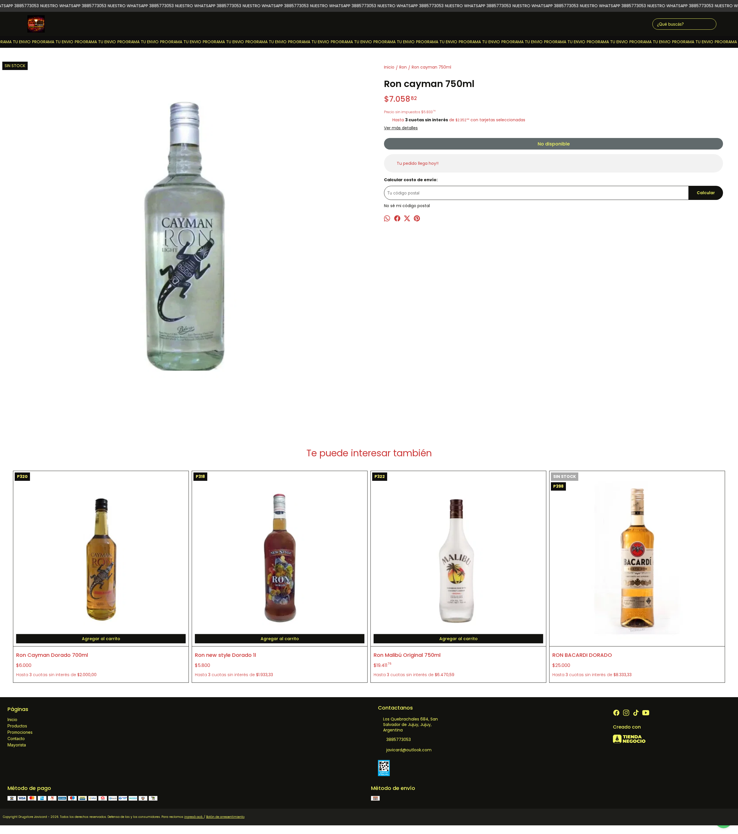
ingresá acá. (194, 817)
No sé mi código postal (407, 206)
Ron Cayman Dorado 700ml (52, 655)
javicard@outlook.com (409, 750)
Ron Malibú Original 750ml (407, 655)
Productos (17, 725)
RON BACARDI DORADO (582, 655)
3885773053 (398, 739)
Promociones (20, 732)
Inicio (12, 719)
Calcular (706, 193)
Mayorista (16, 744)
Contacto (16, 738)
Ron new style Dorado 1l (225, 655)
